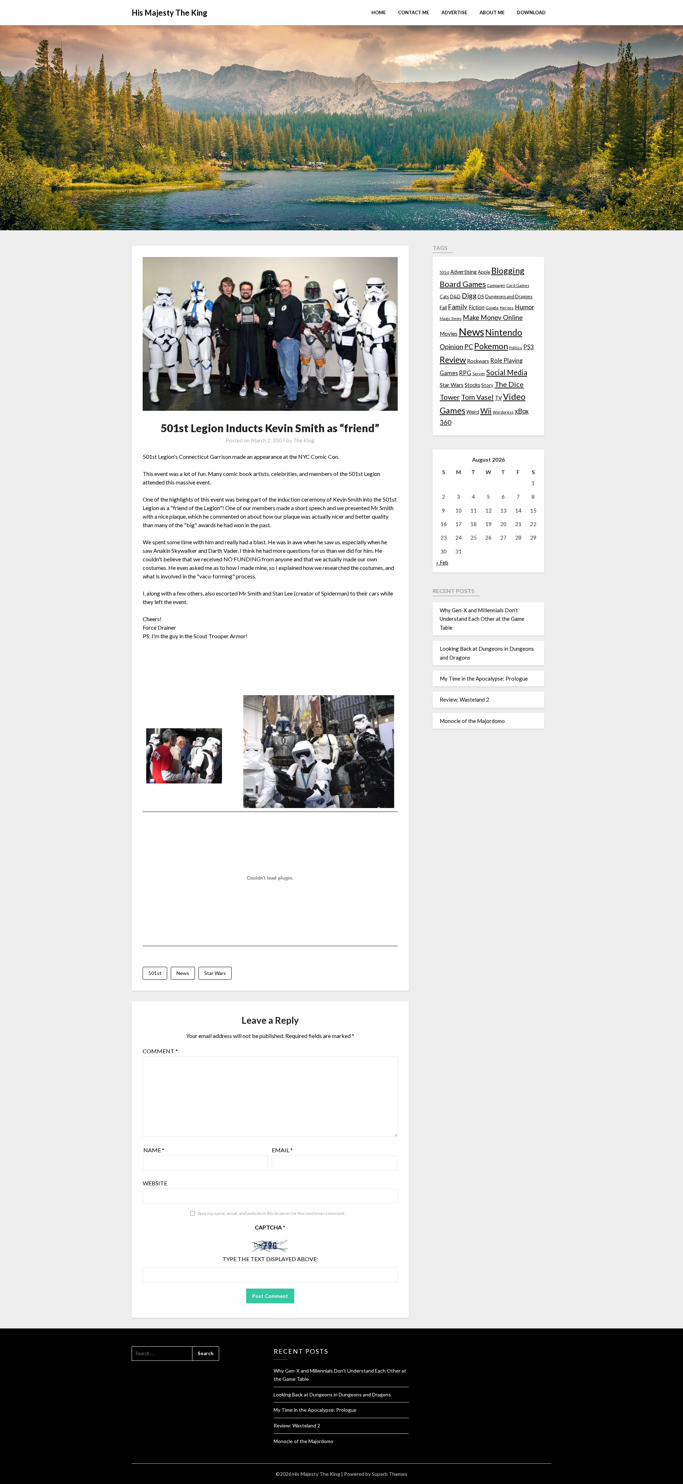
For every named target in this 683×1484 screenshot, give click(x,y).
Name (153, 1150)
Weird (472, 412)
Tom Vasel (477, 397)
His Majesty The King (169, 12)
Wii (486, 410)
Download (531, 12)
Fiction (476, 307)
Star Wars (215, 973)
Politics (515, 347)
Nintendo (503, 332)
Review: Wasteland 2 (464, 699)
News (182, 973)
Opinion (451, 346)
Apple (484, 272)
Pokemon (491, 346)
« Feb (442, 562)
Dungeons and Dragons (509, 296)
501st (155, 973)
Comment (160, 1051)
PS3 (528, 347)
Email (282, 1150)
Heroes (507, 307)
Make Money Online (493, 317)
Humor (524, 307)
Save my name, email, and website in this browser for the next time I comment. (271, 1213)
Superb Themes (389, 1474)
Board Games (463, 284)
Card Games (517, 285)
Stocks (472, 385)
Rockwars (478, 361)
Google (492, 307)
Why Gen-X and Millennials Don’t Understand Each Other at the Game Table (482, 619)
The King (303, 440)
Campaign (496, 285)
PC (468, 346)
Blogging (507, 271)
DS (481, 296)
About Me (492, 12)
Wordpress (503, 412)
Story (487, 385)
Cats (444, 296)
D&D (455, 296)
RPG (465, 373)
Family (457, 307)
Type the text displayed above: (270, 1258)
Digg (469, 296)
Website (155, 1183)
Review (453, 360)
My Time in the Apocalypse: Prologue (484, 678)
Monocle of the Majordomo (472, 721)
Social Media (506, 372)
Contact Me (413, 12)
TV (498, 397)
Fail (443, 307)
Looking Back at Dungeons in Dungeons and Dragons (332, 1394)
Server (478, 373)
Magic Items (451, 318)
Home (378, 12)
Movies (448, 333)
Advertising (463, 272)
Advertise (454, 12)
